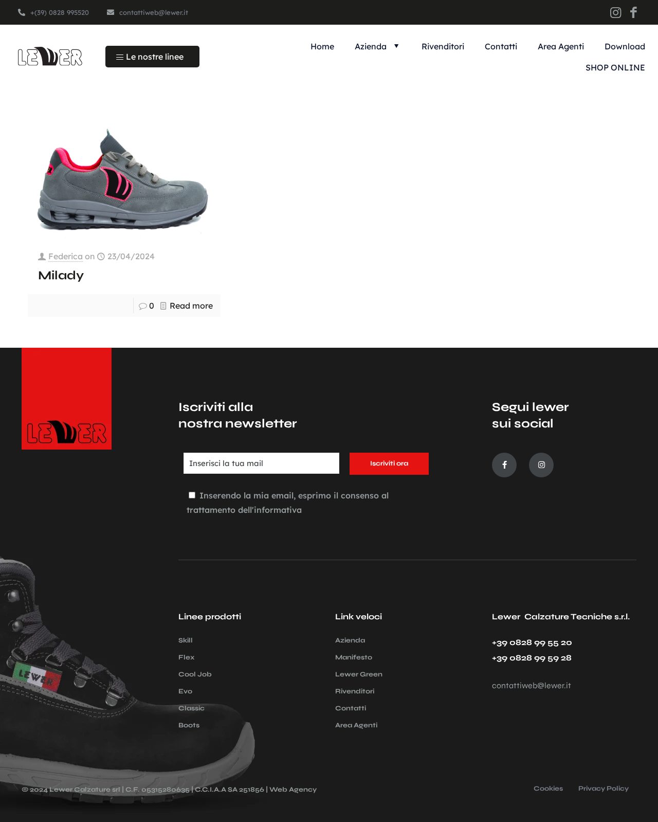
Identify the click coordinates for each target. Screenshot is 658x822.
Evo (185, 691)
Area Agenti (356, 725)
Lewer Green (358, 674)
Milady (61, 275)
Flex (186, 657)
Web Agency (293, 789)
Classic (191, 708)
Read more (191, 305)
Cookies (548, 789)
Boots (188, 725)
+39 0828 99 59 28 (532, 658)
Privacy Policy (603, 789)
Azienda (350, 640)
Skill (185, 640)
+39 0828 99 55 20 (532, 642)
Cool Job (195, 674)
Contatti (350, 708)
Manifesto (353, 657)
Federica (65, 256)
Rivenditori (354, 691)
